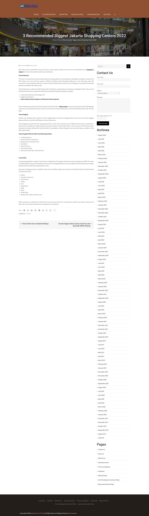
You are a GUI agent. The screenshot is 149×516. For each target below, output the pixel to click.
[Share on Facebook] (24, 210)
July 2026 (101, 139)
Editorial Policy (102, 475)
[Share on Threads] (50, 210)
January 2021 (102, 368)
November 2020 (103, 376)
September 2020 (103, 383)
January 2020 (102, 414)
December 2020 (103, 372)
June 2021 (101, 348)
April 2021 (101, 356)
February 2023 (102, 282)
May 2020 (101, 399)
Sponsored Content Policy (106, 484)
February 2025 (102, 201)
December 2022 (103, 290)
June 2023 (101, 267)
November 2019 (103, 422)
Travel (36, 14)
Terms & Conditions (104, 467)
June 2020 (101, 395)
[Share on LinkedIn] (31, 210)
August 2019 (102, 434)
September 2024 (103, 220)
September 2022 (103, 298)
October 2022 (102, 294)
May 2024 (101, 236)
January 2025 (102, 205)
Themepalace (73, 513)
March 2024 (101, 244)
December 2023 (103, 251)
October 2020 (102, 379)
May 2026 (101, 147)
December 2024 (103, 209)
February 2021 (102, 364)
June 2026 (101, 143)
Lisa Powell (24, 65)
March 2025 (101, 197)
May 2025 (101, 189)
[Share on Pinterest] (39, 210)
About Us (101, 454)
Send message (103, 123)
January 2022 (102, 321)
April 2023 (101, 275)
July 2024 (101, 228)
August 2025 (102, 178)
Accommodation (48, 14)
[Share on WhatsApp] (35, 210)
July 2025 (101, 182)
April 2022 (101, 310)
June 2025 (101, 185)
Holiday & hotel (77, 14)
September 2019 (103, 430)
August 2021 (102, 341)
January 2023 (102, 286)
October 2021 (102, 333)
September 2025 (103, 174)
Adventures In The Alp (37, 513)
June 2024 (101, 232)
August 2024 (102, 224)
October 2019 (102, 426)
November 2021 (103, 329)
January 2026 (102, 162)
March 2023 (101, 279)
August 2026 (102, 135)
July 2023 (101, 263)
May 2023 (101, 271)
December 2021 (103, 325)
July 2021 (101, 345)
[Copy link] (55, 210)
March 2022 (101, 314)
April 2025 (101, 193)
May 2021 (101, 352)
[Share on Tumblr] (46, 210)
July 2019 (101, 438)
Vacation (106, 14)
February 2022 (102, 317)
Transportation (93, 14)
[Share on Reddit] (42, 210)
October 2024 (102, 216)
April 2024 (101, 240)
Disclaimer (101, 471)
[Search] (114, 14)
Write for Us (101, 458)
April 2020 (101, 403)
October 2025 (102, 170)
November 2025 (103, 166)
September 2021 (103, 337)
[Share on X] (28, 210)
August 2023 (102, 259)
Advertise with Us (103, 462)
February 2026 (102, 158)
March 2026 (101, 154)
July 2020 (101, 391)
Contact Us (101, 449)
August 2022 (102, 302)
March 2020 (101, 407)
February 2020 (102, 411)
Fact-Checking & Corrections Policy (109, 480)
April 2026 (101, 151)
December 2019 (103, 418)
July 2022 (101, 306)
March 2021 (101, 360)
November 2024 (103, 213)
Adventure (63, 14)
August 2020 (102, 387)
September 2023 (103, 255)
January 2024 (102, 248)
